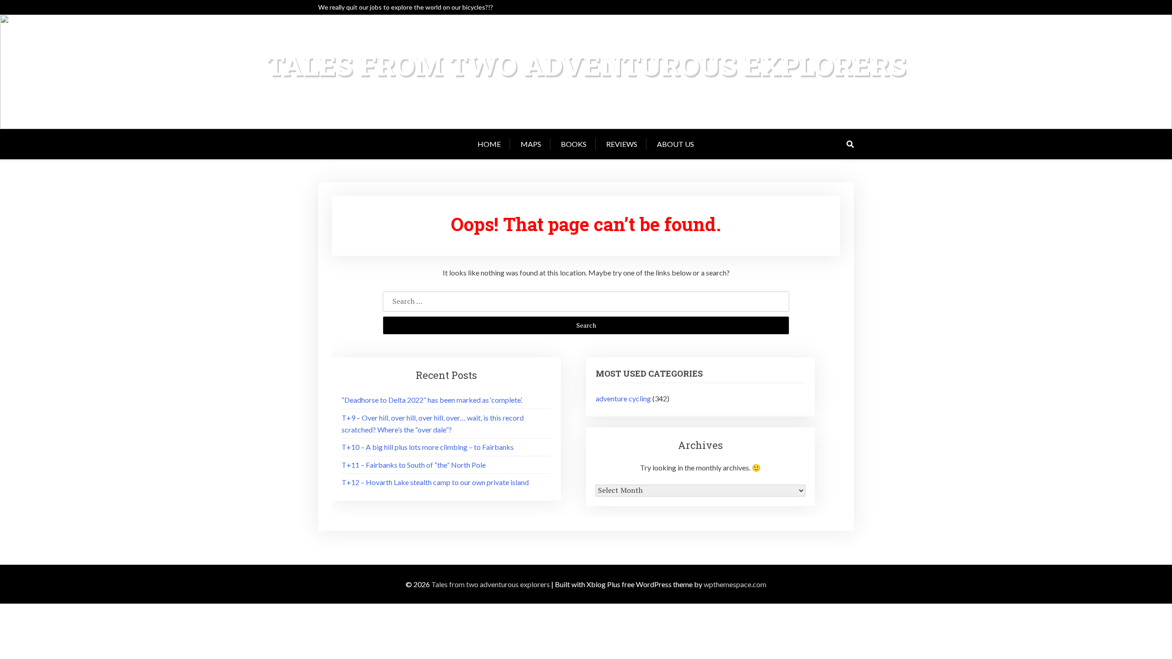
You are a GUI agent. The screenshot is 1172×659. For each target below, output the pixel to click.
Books (573, 144)
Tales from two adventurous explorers (586, 65)
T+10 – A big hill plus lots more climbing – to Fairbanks (428, 447)
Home (489, 144)
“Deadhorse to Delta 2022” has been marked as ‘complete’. (432, 399)
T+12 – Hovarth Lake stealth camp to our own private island (435, 482)
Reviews (621, 144)
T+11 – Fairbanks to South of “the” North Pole (414, 464)
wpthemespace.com (735, 584)
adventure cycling (623, 398)
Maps (531, 144)
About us (675, 144)
